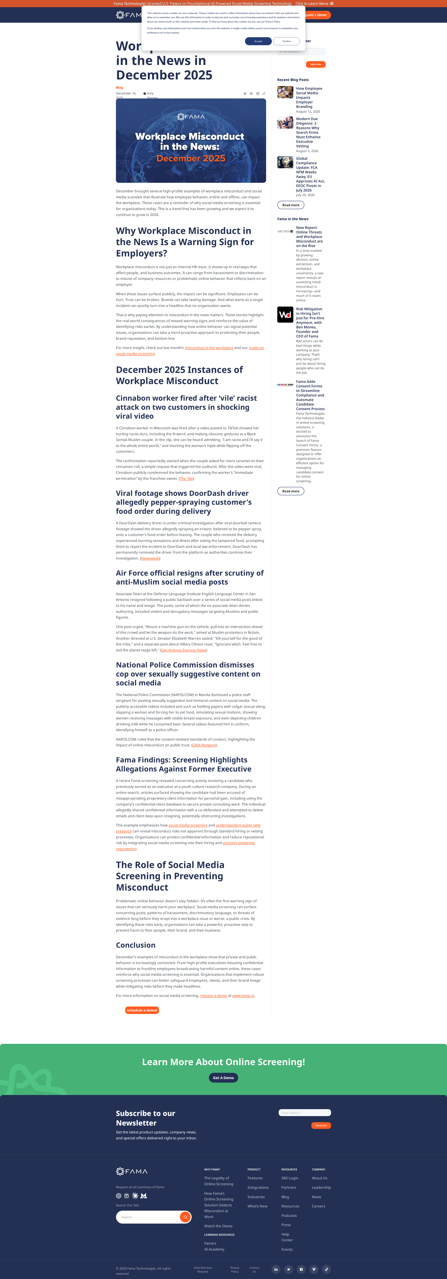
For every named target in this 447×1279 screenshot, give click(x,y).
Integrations (258, 1187)
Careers (318, 1206)
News (316, 1196)
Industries (256, 1196)
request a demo (213, 995)
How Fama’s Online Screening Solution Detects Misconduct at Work (218, 1205)
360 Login (289, 1177)
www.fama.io (243, 995)
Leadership (321, 1187)
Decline (287, 41)
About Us (319, 1177)
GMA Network (204, 745)
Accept (258, 41)
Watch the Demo (218, 1225)
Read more (290, 205)
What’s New (257, 1206)
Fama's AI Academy (214, 1246)
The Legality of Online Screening (218, 1180)
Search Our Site (127, 1205)
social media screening (187, 825)
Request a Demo (314, 15)
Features (255, 1177)
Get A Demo (223, 1077)
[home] (132, 15)
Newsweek (150, 558)
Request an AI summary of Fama (140, 1187)
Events (287, 1249)
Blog (285, 1196)
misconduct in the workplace (209, 347)
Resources (290, 1206)
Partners (288, 1187)
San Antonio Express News (183, 650)
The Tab (186, 478)
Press (286, 1224)
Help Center (287, 1237)
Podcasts (289, 1215)
